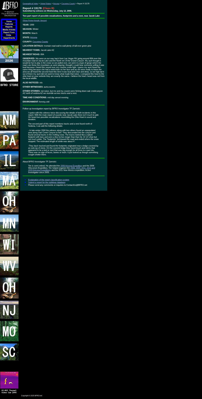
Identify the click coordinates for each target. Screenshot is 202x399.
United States (45, 4)
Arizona (56, 4)
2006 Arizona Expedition (71, 166)
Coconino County (68, 4)
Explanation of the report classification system (48, 180)
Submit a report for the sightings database (46, 182)
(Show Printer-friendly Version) (35, 21)
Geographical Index (30, 4)
